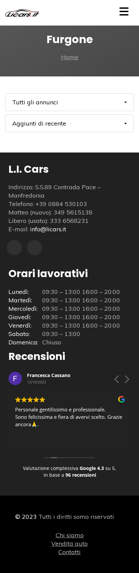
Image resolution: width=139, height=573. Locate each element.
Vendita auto (69, 543)
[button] (126, 381)
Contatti (69, 552)
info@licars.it (48, 229)
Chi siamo (70, 535)
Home (69, 57)
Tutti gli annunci (35, 102)
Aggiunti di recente (39, 123)
